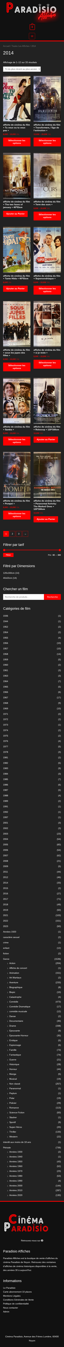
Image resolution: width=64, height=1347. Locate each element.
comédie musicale (18, 1011)
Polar (11, 1098)
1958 (5, 654)
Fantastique (15, 1055)
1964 (5, 681)
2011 (5, 872)
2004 (5, 839)
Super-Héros (15, 1127)
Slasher (13, 1117)
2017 (5, 899)
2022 (5, 921)
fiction (6, 953)
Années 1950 (15, 1161)
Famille (12, 1050)
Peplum (13, 1093)
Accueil (6, 46)
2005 (5, 844)
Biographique (15, 987)
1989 (5, 801)
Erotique (13, 1040)
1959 (5, 659)
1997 (5, 817)
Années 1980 (15, 1176)
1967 (5, 697)
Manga (12, 1074)
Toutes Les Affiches (21, 46)
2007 (5, 855)
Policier (12, 1103)
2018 (5, 904)
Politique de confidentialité (16, 1304)
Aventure (13, 982)
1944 (5, 621)
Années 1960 (15, 1166)
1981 (5, 757)
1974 (5, 730)
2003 (5, 834)
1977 (5, 746)
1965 (5, 687)
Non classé (14, 1084)
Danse (12, 1016)
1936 (5, 616)
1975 (5, 736)
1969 (5, 708)
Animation (14, 973)
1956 (5, 643)
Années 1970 (15, 1171)
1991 (5, 806)
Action (12, 963)
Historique (14, 1064)
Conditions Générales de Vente (18, 1300)
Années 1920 (9, 932)
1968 (5, 703)
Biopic (12, 992)
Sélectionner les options (16, 141)
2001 (5, 823)
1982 (5, 763)
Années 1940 (15, 1157)
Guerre (12, 1060)
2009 (5, 866)
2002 (5, 828)
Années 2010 (15, 1190)
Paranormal (15, 1088)
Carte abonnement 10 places (17, 1292)
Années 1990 (15, 1181)
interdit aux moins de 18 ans (17, 1142)
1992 (5, 812)
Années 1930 (15, 1152)
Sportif (12, 1122)
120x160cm (9, 573)
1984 (5, 774)
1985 (5, 779)
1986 (5, 785)
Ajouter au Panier (15, 214)
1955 (5, 638)
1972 (5, 719)
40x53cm (7, 578)
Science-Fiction (16, 1112)
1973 (5, 725)
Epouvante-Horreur (18, 1035)
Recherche (52, 597)
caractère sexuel (11, 937)
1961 (5, 670)
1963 (5, 676)
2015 (5, 888)
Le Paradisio (9, 1288)
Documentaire (16, 1021)
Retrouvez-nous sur (31, 1240)
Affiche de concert (18, 968)
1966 (5, 692)
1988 (5, 795)
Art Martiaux (15, 977)
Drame (12, 1026)
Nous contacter (10, 1308)
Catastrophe (15, 997)
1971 (5, 714)
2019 (5, 910)
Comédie (13, 1002)
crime (6, 942)
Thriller (12, 1132)
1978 (5, 752)
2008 (5, 861)
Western (13, 1137)
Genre (6, 959)
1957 (5, 648)
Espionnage (15, 1045)
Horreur (13, 1069)
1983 (5, 768)
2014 (5, 883)
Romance (14, 1108)
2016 (5, 893)
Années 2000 (15, 1186)
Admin (6, 1312)
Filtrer (8, 555)
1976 (5, 741)
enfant (6, 948)
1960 (5, 665)
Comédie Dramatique (19, 1006)
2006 (5, 850)
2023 (5, 926)
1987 (5, 790)
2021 (5, 915)
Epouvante (14, 1031)
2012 (5, 877)
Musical (13, 1079)
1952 (5, 627)
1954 (5, 632)
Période (7, 1147)
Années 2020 (15, 1195)
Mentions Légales (12, 1296)
